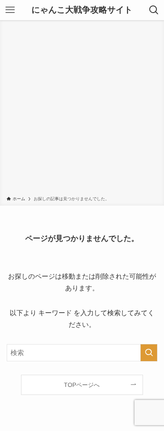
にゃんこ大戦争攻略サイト (82, 10)
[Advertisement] (82, 109)
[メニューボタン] (10, 10)
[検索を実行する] (148, 352)
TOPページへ (82, 384)
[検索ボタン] (154, 10)
